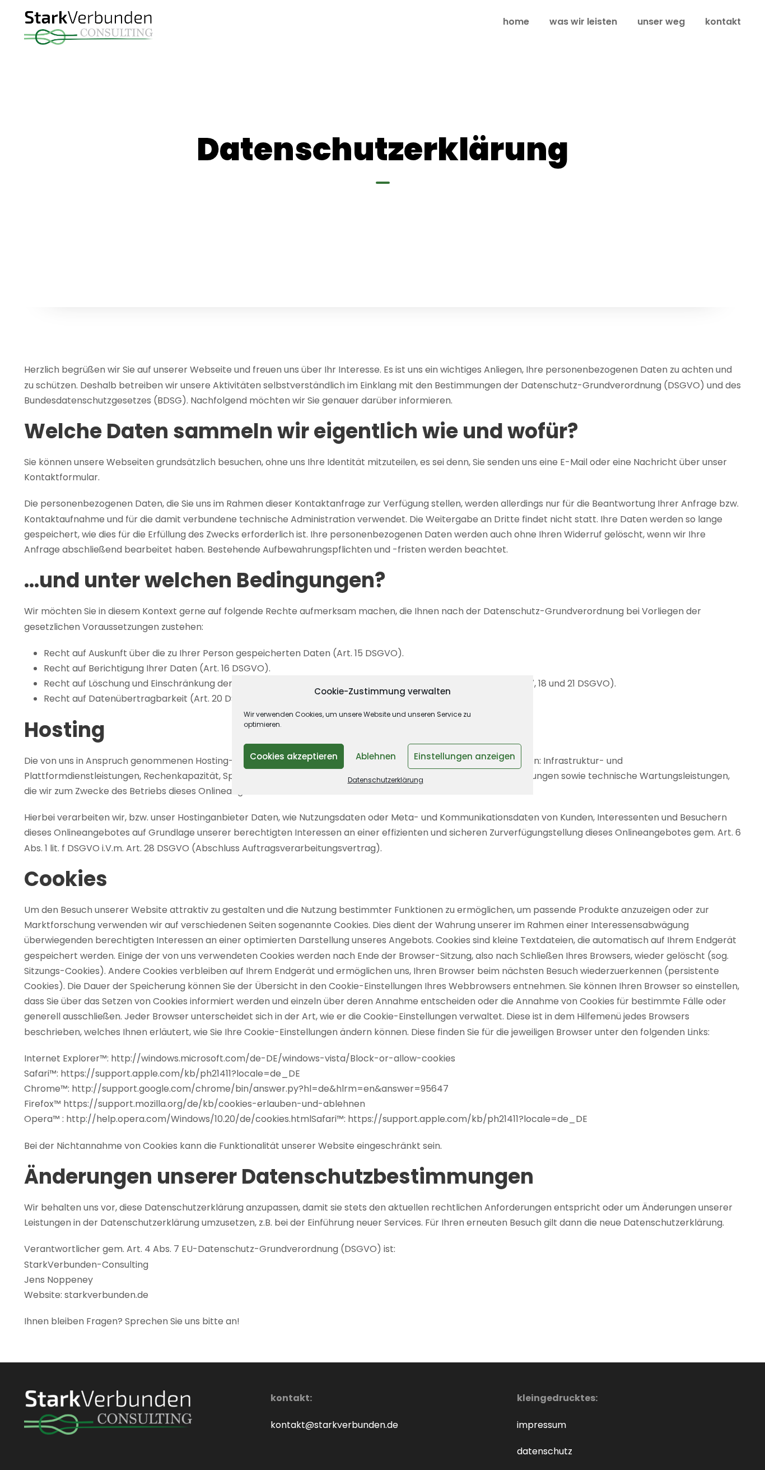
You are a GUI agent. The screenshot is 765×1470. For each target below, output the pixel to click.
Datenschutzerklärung (385, 780)
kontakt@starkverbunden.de (334, 1424)
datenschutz (544, 1451)
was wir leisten (583, 21)
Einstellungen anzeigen (464, 756)
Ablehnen (376, 756)
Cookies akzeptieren (294, 756)
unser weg (661, 21)
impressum (541, 1424)
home (516, 21)
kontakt (723, 21)
